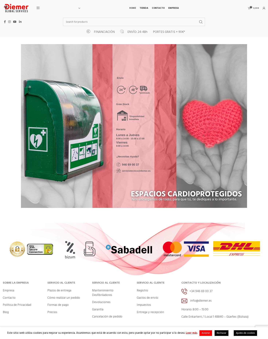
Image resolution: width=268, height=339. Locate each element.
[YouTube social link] (15, 22)
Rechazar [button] (221, 333)
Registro (142, 290)
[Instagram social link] (9, 22)
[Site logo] (16, 8)
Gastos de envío (147, 298)
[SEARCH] (201, 22)
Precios (52, 312)
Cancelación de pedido (107, 316)
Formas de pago (58, 305)
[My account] (264, 8)
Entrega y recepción (150, 312)
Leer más (191, 333)
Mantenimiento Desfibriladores (102, 293)
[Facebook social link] (5, 22)
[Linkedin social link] (20, 22)
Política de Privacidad (17, 305)
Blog (6, 312)
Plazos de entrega (59, 290)
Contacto (9, 298)
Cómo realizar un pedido (63, 298)
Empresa (8, 290)
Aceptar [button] (206, 333)
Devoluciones (101, 302)
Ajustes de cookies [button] (245, 333)
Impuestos (144, 305)
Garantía (97, 309)
